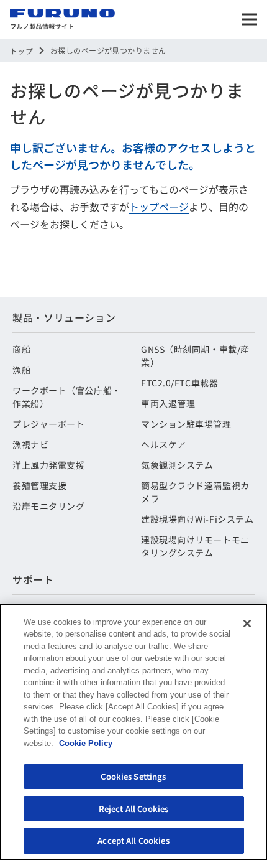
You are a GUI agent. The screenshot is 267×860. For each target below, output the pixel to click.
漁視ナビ (30, 444)
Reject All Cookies (133, 809)
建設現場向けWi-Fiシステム (197, 519)
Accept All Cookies (133, 840)
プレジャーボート (48, 424)
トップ (21, 50)
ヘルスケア (163, 444)
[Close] (247, 623)
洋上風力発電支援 (48, 465)
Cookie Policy (85, 743)
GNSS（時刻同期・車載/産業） (195, 355)
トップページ (159, 206)
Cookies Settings (133, 776)
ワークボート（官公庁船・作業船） (66, 396)
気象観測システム (177, 465)
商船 (21, 349)
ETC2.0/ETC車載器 (179, 382)
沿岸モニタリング (48, 506)
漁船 (21, 369)
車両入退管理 (168, 403)
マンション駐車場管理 (186, 424)
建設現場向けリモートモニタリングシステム (195, 546)
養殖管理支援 (39, 485)
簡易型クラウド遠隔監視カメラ (195, 492)
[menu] (249, 19)
